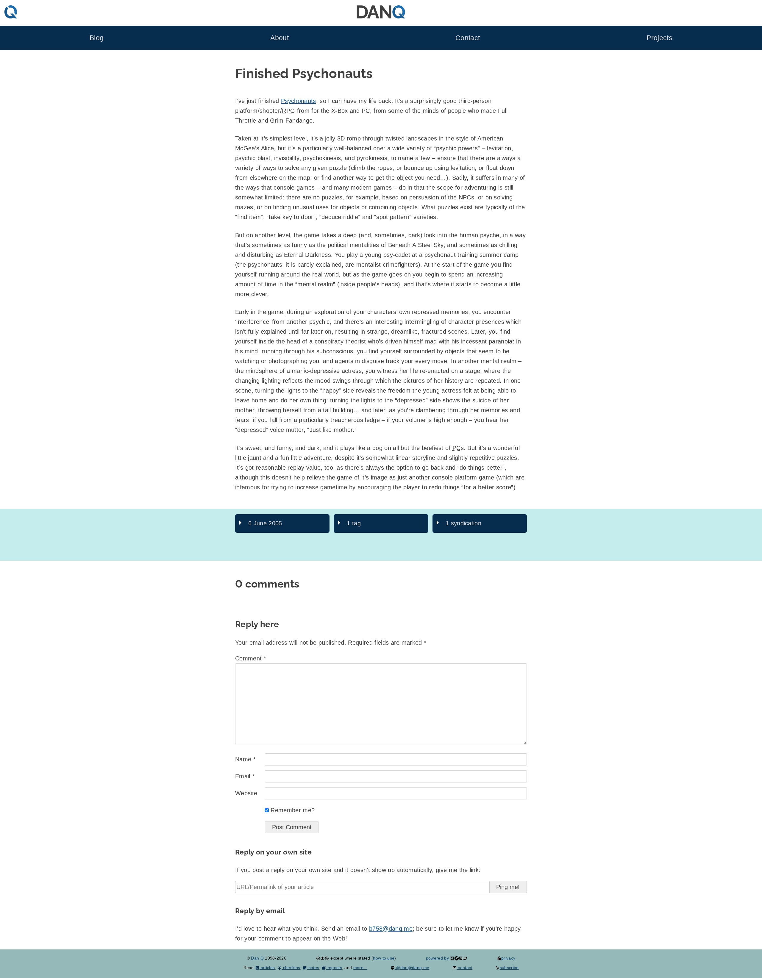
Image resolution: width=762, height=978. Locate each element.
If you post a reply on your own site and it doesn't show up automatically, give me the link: (357, 870)
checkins (291, 967)
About (279, 38)
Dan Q (257, 958)
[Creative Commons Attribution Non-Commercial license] (322, 958)
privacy (508, 958)
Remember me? (293, 810)
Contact (467, 38)
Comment (250, 658)
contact (464, 967)
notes (313, 967)
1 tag (354, 523)
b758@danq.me (391, 928)
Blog (97, 38)
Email (244, 776)
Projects (659, 38)
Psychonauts (298, 101)
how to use (383, 958)
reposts (334, 967)
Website (246, 793)
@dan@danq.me (412, 967)
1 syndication (463, 523)
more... (360, 967)
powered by (438, 958)
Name (245, 759)
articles (267, 967)
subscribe (509, 967)
